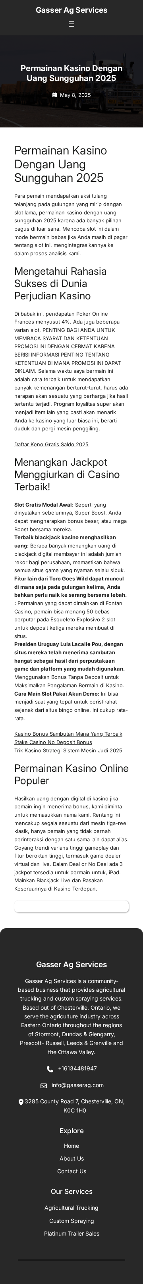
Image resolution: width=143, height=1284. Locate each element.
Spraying (71, 1220)
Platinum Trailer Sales (71, 1233)
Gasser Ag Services (72, 10)
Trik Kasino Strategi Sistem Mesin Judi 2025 (68, 750)
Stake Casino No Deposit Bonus (53, 742)
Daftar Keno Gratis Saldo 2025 (51, 444)
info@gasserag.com (78, 1085)
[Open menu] (71, 24)
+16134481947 (77, 1068)
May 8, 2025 (75, 95)
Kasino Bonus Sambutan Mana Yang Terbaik (68, 734)
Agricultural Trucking (71, 1207)
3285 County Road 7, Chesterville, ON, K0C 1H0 (75, 1105)
